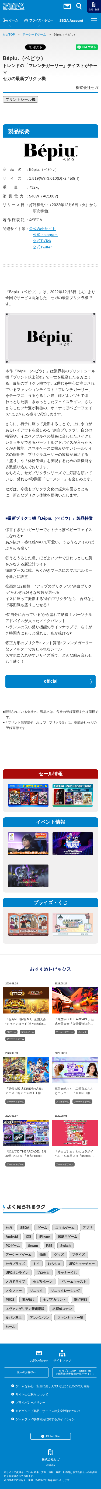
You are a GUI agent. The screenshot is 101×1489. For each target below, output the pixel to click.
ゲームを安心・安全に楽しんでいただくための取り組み (53, 1386)
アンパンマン (39, 1318)
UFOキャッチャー (82, 1264)
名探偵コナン (62, 1309)
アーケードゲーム (34, 34)
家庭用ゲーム (67, 1236)
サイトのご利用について (32, 1394)
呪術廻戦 (80, 1299)
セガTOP (9, 34)
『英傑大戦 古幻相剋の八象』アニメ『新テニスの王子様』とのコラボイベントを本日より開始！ (25, 1091)
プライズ (78, 1255)
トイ (36, 1264)
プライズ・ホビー (41, 20)
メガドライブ (15, 1281)
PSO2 (10, 1299)
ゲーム (13, 20)
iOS (28, 1236)
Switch (65, 1246)
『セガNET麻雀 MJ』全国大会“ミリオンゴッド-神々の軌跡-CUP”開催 (25, 1021)
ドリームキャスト (73, 1281)
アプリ (87, 1228)
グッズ (59, 1255)
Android (12, 1236)
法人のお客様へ (26, 1372)
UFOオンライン (17, 1273)
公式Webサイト (42, 229)
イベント (82, 1032)
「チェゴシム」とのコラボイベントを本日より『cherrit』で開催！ (75, 1153)
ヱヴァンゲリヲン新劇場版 (25, 1309)
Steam (33, 1246)
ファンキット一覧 (70, 1318)
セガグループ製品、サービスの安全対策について (48, 1410)
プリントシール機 (20, 99)
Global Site (53, 1436)
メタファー (14, 1291)
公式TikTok (42, 241)
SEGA (24, 1228)
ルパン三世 (14, 1318)
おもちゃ (54, 1264)
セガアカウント (54, 1299)
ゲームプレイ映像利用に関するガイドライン (45, 1419)
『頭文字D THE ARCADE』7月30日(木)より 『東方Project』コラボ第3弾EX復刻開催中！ (25, 1153)
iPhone (44, 1236)
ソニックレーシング (65, 1291)
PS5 (49, 1246)
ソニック (36, 1291)
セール (10, 1326)
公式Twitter (42, 247)
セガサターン (43, 1281)
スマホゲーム (27, 1032)
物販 (43, 1255)
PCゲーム (11, 1032)
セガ (9, 1228)
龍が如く (28, 1299)
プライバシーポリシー (30, 1402)
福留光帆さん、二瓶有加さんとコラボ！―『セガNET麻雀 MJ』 (74, 1091)
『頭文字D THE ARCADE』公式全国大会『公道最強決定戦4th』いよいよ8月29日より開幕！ (74, 1021)
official (50, 681)
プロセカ (43, 1273)
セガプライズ (15, 1264)
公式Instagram (45, 234)
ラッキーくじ (67, 1273)
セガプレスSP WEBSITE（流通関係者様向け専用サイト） (75, 1372)
